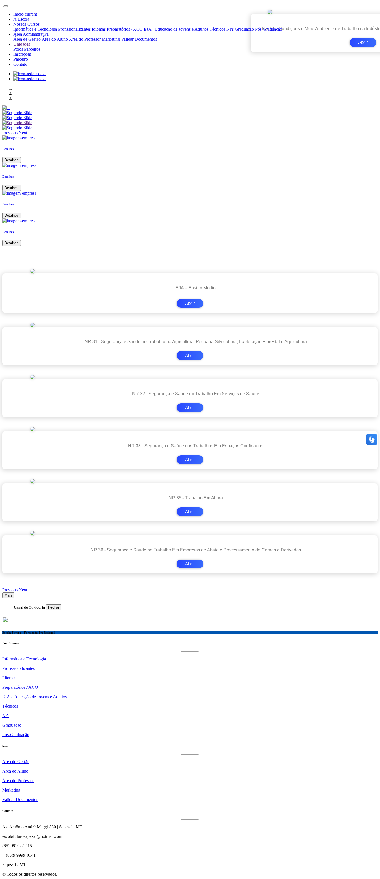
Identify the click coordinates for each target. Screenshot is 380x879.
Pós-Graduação (268, 29)
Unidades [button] (21, 44)
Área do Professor (85, 39)
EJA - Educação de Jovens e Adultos (176, 29)
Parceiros (32, 49)
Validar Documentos (139, 39)
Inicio (25, 14)
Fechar (53, 607)
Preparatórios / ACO (125, 29)
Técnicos (217, 29)
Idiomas (99, 29)
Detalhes (11, 160)
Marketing (111, 39)
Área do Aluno (55, 39)
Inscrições (22, 54)
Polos (18, 49)
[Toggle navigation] (5, 6)
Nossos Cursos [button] (26, 24)
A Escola (21, 19)
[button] (10, 132)
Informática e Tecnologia (35, 29)
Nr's (230, 29)
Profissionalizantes (74, 29)
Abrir (190, 303)
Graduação (244, 29)
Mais (8, 595)
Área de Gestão (27, 39)
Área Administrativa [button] (31, 34)
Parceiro (20, 59)
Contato (20, 64)
